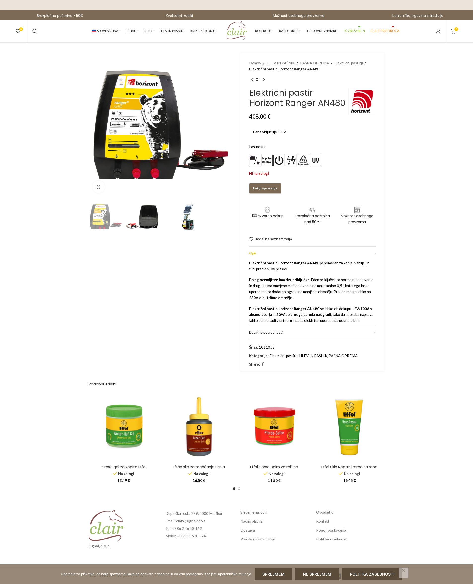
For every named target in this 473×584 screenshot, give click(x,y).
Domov (255, 63)
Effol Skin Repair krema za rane (349, 466)
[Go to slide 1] (234, 488)
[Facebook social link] (263, 364)
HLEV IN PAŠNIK (281, 63)
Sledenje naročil (253, 512)
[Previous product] (252, 80)
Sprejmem (273, 574)
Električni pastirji (348, 63)
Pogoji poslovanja (331, 530)
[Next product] (264, 80)
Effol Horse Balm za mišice (274, 466)
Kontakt (322, 521)
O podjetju (324, 512)
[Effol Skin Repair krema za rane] (349, 427)
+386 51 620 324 (191, 536)
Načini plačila (251, 521)
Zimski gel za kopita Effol (123, 466)
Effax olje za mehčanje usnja (199, 466)
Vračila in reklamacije (257, 539)
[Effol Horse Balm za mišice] (274, 427)
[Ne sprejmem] (403, 573)
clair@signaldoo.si (191, 521)
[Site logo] (237, 30)
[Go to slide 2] (239, 488)
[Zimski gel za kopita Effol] (124, 427)
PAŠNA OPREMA (314, 63)
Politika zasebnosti (332, 539)
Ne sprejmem (317, 574)
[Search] (35, 31)
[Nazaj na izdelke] (258, 80)
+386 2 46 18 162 (187, 528)
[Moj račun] (438, 31)
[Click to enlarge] (98, 187)
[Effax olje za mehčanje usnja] (199, 427)
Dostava (247, 530)
